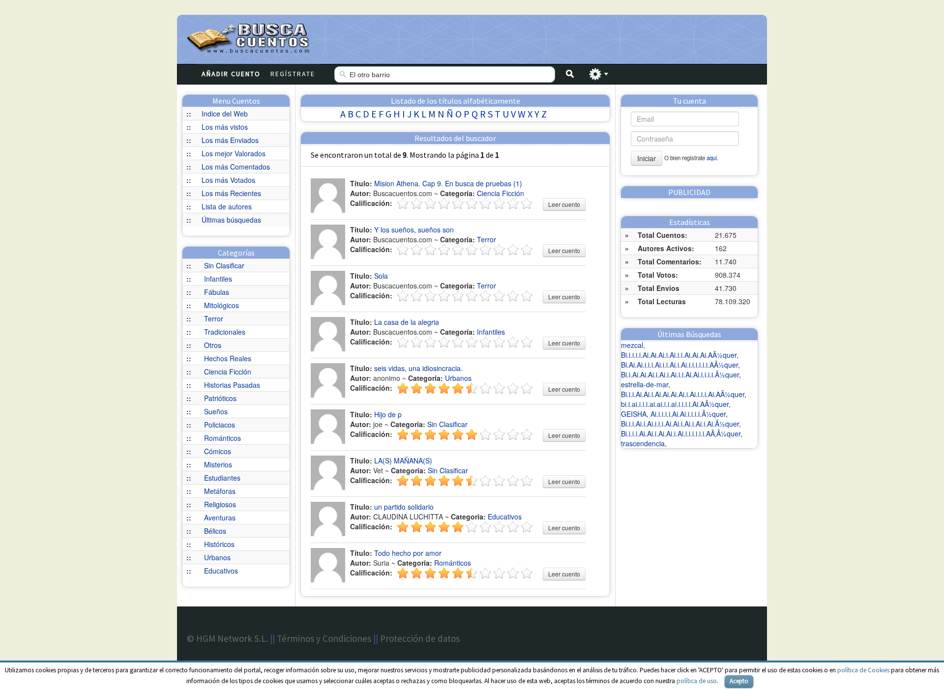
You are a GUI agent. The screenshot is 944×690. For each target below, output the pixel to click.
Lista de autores (227, 206)
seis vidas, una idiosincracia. (418, 368)
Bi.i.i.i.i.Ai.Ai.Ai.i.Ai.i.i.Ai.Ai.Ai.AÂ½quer (679, 355)
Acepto (739, 681)
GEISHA (634, 414)
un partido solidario (404, 507)
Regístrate (292, 73)
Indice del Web (225, 113)
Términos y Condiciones (324, 638)
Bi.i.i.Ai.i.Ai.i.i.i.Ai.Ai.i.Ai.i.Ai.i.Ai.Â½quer (680, 424)
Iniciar (646, 158)
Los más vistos (225, 127)
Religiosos (220, 504)
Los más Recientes (231, 193)
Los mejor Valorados (234, 153)
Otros (212, 345)
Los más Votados (228, 180)
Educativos (221, 570)
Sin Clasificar (224, 265)
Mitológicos (221, 305)
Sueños (216, 411)
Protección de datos (420, 638)
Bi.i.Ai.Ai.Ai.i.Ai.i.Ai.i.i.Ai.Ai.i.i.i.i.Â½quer (680, 374)
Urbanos (217, 557)
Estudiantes (222, 478)
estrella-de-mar (644, 384)
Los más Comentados (236, 167)
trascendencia (643, 443)
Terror (213, 318)
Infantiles (218, 279)
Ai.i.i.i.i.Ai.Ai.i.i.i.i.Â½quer (688, 414)
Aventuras (220, 517)
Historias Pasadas (232, 385)
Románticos (222, 438)
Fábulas (216, 292)
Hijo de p (388, 414)
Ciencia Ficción (227, 371)
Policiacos (219, 425)
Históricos (219, 544)
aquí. (712, 158)
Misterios (218, 464)
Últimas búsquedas (231, 220)
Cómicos (217, 451)
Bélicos (215, 531)
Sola (381, 276)
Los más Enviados (230, 140)
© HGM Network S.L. (227, 638)
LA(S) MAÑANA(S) (403, 460)
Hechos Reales (227, 358)
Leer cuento (564, 204)
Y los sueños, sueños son (414, 229)
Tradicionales (224, 332)
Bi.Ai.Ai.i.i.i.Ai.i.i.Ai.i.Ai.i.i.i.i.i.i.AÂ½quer (679, 365)
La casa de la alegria (406, 322)
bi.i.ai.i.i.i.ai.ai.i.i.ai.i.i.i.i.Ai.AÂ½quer (675, 404)
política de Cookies (863, 670)
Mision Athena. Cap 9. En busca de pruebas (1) (448, 183)
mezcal (632, 345)
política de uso (697, 681)
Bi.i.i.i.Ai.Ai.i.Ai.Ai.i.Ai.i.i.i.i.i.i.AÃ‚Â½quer (680, 433)
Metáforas (220, 491)
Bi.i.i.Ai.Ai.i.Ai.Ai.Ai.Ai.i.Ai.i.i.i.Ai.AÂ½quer (682, 394)
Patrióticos (220, 398)
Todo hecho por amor (408, 553)
